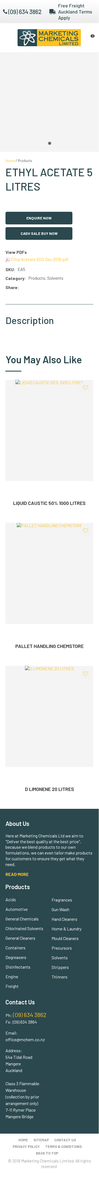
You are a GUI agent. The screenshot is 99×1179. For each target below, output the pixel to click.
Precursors (62, 947)
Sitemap (41, 1140)
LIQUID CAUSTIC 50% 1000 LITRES (49, 503)
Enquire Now (39, 218)
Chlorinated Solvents (24, 928)
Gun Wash (60, 909)
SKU (9, 269)
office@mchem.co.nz (25, 1039)
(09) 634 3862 (25, 11)
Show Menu (8, 37)
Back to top (47, 1153)
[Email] (38, 287)
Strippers (60, 967)
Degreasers (15, 957)
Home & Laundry (66, 928)
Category (14, 278)
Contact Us (65, 1140)
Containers (15, 947)
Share (11, 287)
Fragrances (62, 899)
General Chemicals (22, 918)
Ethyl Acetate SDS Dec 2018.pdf (39, 259)
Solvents (60, 957)
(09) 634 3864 (25, 1021)
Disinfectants (17, 966)
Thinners (59, 976)
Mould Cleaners (65, 938)
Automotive (16, 909)
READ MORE (17, 874)
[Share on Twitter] (29, 287)
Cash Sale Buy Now (39, 233)
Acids (10, 899)
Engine (11, 976)
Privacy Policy (26, 1146)
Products (25, 160)
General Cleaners (20, 938)
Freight (12, 986)
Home (10, 160)
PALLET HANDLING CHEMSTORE (49, 646)
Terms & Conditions (63, 1146)
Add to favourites (85, 388)
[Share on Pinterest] (45, 287)
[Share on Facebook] (22, 287)
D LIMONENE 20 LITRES (49, 789)
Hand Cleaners (64, 919)
